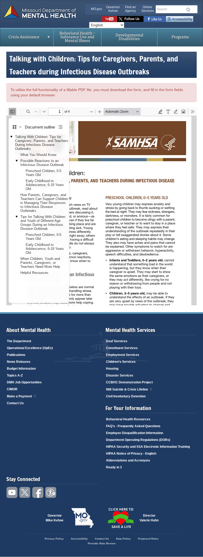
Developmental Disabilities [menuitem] (129, 37)
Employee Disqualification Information (134, 433)
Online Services (147, 9)
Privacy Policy (54, 538)
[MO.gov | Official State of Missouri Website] (82, 518)
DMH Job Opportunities (24, 382)
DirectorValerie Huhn (149, 518)
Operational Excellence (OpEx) (30, 348)
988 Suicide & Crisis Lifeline (127, 389)
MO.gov (96, 9)
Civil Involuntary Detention (126, 396)
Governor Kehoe (113, 9)
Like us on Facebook (155, 19)
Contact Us (15, 403)
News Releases (18, 362)
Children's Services (121, 362)
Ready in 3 (114, 467)
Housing (112, 368)
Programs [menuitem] (180, 37)
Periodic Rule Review (102, 543)
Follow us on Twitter (130, 19)
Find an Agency (130, 9)
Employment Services (122, 355)
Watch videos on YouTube (109, 19)
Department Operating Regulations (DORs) (138, 440)
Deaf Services (116, 341)
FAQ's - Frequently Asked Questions (133, 426)
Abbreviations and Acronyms (128, 460)
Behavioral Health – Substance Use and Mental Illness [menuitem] (77, 37)
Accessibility (179, 19)
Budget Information (21, 368)
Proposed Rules (148, 538)
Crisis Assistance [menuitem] (19, 39)
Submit (187, 9)
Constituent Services (122, 348)
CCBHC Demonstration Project (129, 382)
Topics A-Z (15, 375)
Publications (16, 355)
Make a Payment (19, 396)
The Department (19, 341)
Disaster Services (119, 375)
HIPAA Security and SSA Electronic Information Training (148, 447)
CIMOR (12, 389)
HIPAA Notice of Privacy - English (131, 453)
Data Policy (123, 538)
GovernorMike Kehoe (54, 518)
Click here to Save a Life (121, 518)
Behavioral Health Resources (128, 419)
